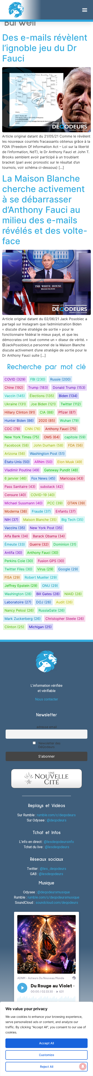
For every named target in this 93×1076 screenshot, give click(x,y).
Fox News (43, 478)
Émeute (15, 544)
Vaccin (15, 395)
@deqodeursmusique (53, 892)
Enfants (66, 511)
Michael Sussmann (24, 503)
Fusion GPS (51, 561)
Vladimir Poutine (22, 470)
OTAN (76, 503)
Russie (60, 379)
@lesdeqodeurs (57, 847)
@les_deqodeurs (53, 869)
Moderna (16, 511)
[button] (85, 10)
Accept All (46, 1043)
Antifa (13, 552)
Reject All (46, 1066)
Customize (46, 1055)
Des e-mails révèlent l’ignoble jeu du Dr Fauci (44, 48)
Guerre (39, 544)
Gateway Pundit (61, 470)
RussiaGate (51, 610)
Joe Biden (43, 404)
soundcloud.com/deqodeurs (56, 903)
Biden (68, 395)
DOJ (43, 602)
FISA (12, 577)
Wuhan (69, 420)
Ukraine (15, 404)
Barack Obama (49, 536)
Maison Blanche (40, 519)
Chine (14, 387)
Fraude (41, 511)
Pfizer (67, 412)
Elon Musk (69, 462)
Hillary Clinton (20, 412)
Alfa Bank (16, 536)
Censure (15, 495)
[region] (46, 1039)
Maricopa (71, 478)
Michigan (40, 627)
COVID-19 (43, 495)
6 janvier (16, 478)
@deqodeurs (56, 820)
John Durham (48, 445)
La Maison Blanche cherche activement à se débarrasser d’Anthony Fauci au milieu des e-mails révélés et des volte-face (44, 209)
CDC (12, 428)
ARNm (43, 462)
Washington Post (47, 453)
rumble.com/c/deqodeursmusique (53, 897)
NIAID (73, 594)
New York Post (46, 528)
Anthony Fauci (60, 428)
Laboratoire (18, 602)
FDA (75, 445)
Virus (45, 569)
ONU (50, 585)
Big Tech (72, 519)
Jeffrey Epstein (21, 585)
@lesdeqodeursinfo (59, 842)
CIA (47, 412)
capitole (75, 437)
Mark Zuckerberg (23, 618)
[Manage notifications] (82, 1066)
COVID (15, 379)
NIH (11, 519)
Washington (18, 594)
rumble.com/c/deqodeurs (56, 815)
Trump (38, 387)
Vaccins (15, 528)
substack (51, 486)
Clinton (14, 627)
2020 (46, 420)
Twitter (71, 404)
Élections (42, 395)
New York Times (22, 437)
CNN (32, 428)
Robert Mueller (41, 577)
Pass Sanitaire (20, 486)
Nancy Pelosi (19, 610)
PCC (55, 503)
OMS (52, 437)
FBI (37, 379)
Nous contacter (46, 699)
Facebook (17, 445)
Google (68, 569)
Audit (64, 602)
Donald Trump (69, 387)
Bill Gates (48, 594)
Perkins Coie (19, 561)
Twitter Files (18, 569)
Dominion (64, 544)
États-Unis (17, 462)
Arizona (15, 453)
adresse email (47, 727)
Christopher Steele (64, 618)
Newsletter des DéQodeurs (49, 745)
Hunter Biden (19, 420)
